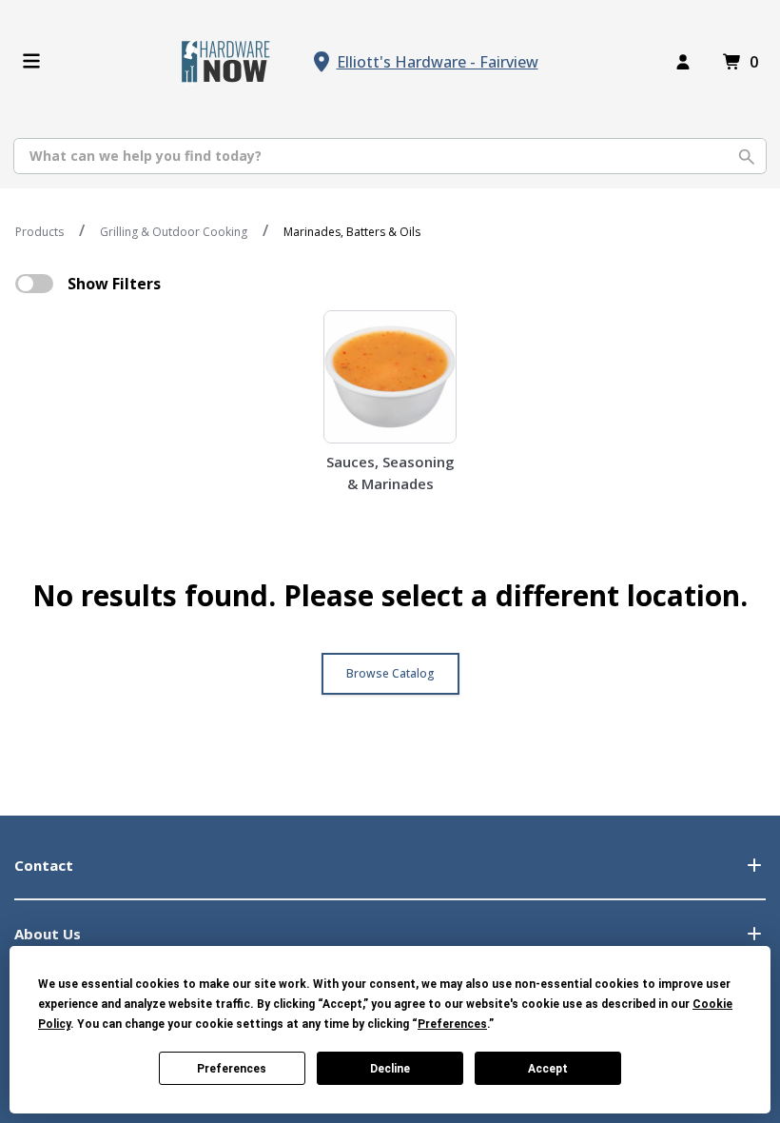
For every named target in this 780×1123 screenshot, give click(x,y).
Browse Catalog (390, 673)
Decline (390, 1068)
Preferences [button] (452, 1024)
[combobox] (390, 156)
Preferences (231, 1068)
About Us (47, 933)
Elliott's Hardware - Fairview (437, 61)
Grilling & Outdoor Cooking (173, 232)
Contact (43, 865)
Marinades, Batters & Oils (351, 232)
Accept (548, 1068)
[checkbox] (34, 283)
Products (39, 232)
